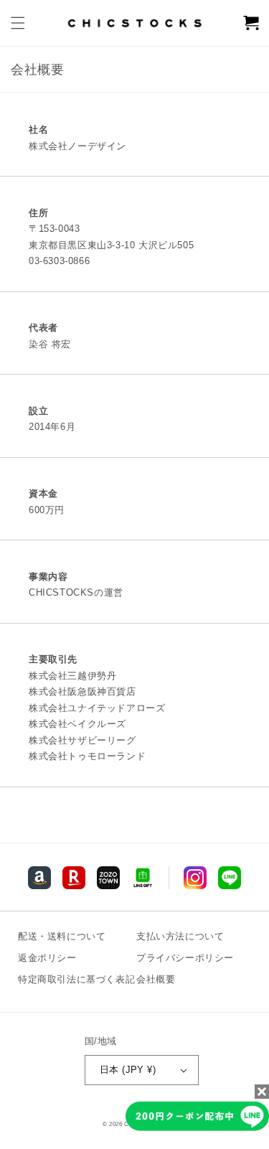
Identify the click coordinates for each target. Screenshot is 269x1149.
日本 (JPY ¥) (128, 1069)
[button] (18, 23)
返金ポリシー (47, 957)
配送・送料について (61, 936)
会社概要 (155, 979)
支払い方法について (180, 936)
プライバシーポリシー (185, 957)
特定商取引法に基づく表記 (76, 979)
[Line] (39, 877)
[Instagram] (195, 877)
